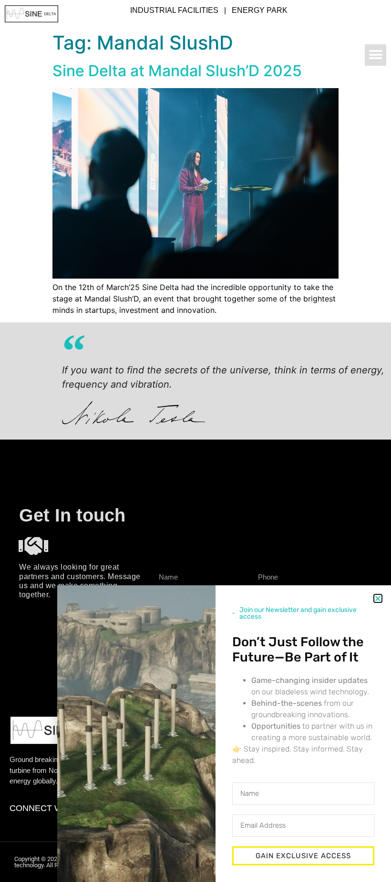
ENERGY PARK (260, 10)
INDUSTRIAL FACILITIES (174, 10)
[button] (375, 55)
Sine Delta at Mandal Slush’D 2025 (177, 70)
